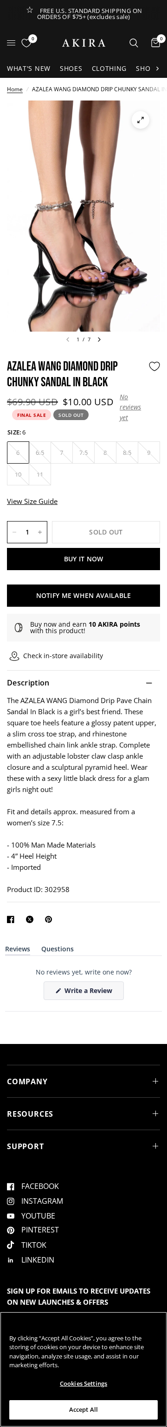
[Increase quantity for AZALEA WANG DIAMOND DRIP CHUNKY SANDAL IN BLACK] (40, 532)
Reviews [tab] (17, 951)
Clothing (109, 68)
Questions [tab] (57, 951)
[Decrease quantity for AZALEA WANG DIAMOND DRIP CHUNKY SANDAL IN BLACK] (14, 532)
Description (28, 683)
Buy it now (83, 558)
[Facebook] (12, 919)
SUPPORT (25, 1146)
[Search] (133, 42)
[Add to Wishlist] (154, 366)
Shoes (71, 68)
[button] (132, 407)
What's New (29, 68)
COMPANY (27, 1081)
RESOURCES (30, 1114)
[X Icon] (31, 919)
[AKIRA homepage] (83, 43)
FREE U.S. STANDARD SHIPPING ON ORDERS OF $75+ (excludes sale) (89, 13)
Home (15, 89)
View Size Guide (32, 501)
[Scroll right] (157, 68)
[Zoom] (140, 120)
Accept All (83, 1409)
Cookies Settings (83, 1383)
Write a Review (90, 993)
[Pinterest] (50, 919)
